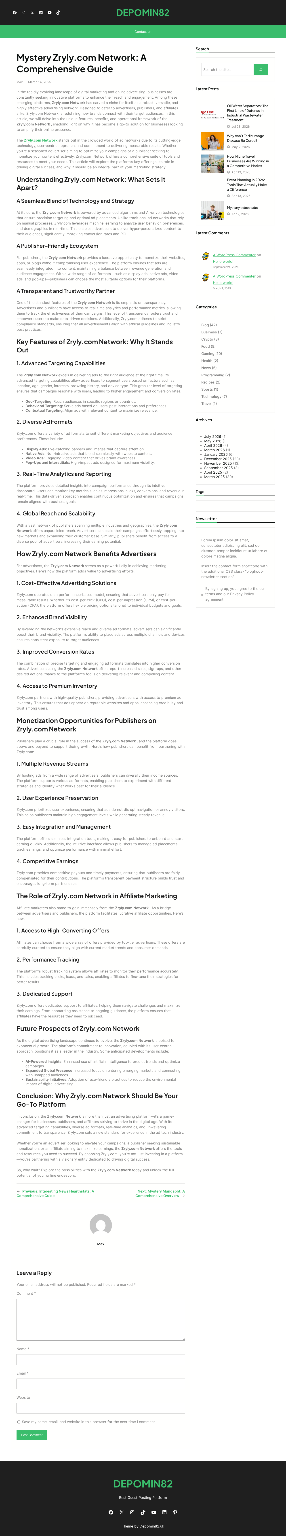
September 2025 (218, 468)
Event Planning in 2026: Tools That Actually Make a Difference (247, 184)
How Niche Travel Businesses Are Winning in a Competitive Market (248, 161)
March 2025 (214, 477)
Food (205, 346)
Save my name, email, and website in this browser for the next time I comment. (89, 1421)
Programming (212, 375)
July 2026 (212, 436)
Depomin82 (143, 12)
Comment (26, 1293)
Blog (205, 325)
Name (23, 1349)
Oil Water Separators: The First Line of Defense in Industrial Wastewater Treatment (247, 113)
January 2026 (216, 454)
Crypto (207, 339)
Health (206, 360)
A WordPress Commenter (234, 255)
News (206, 368)
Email (23, 1373)
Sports (207, 389)
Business (209, 332)
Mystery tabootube (242, 207)
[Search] (261, 69)
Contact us (143, 32)
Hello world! (223, 261)
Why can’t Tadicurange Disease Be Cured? (245, 137)
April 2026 (213, 445)
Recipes (208, 382)
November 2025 (218, 463)
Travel (206, 403)
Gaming (207, 353)
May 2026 (212, 441)
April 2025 (213, 472)
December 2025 (218, 459)
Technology (211, 396)
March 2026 (214, 450)
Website (23, 1397)
